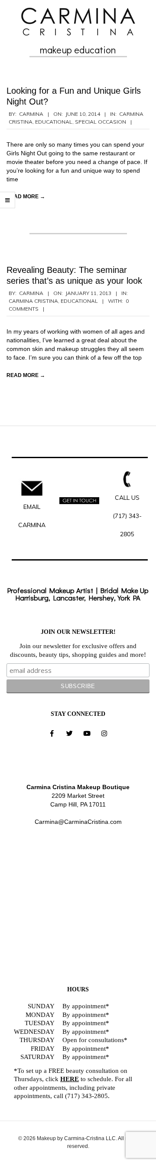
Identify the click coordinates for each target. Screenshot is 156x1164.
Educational (53, 121)
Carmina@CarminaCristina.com (78, 821)
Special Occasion (100, 121)
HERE (69, 1078)
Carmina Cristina (33, 301)
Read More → (25, 196)
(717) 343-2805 (86, 1095)
